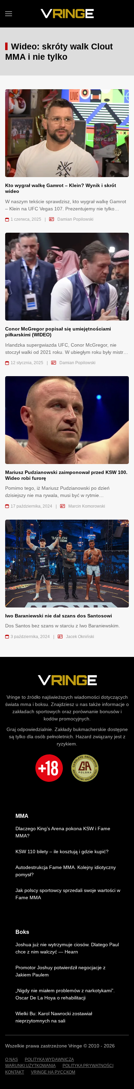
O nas (11, 1059)
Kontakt (14, 1072)
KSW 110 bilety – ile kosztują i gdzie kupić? (62, 851)
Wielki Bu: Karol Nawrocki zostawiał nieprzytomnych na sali (53, 1017)
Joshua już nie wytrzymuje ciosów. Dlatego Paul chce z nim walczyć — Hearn (67, 948)
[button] (8, 13)
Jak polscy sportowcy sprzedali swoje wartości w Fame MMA (67, 894)
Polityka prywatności (88, 1065)
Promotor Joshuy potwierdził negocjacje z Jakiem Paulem (60, 971)
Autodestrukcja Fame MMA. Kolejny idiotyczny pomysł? (65, 871)
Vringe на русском (53, 1072)
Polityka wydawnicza (49, 1059)
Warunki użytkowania (30, 1065)
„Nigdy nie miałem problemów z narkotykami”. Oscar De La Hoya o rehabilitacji (65, 994)
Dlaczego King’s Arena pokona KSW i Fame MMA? (62, 832)
